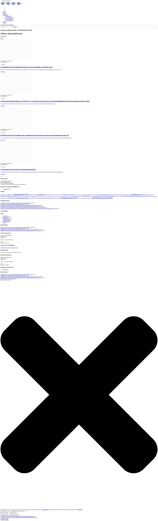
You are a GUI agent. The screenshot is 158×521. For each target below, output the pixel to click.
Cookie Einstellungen (5, 519)
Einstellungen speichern (27, 517)
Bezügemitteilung (58, 194)
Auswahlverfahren (9, 194)
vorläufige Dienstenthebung (82, 198)
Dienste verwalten (11, 516)
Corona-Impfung (77, 194)
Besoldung (41, 194)
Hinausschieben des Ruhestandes (66, 196)
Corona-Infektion (83, 194)
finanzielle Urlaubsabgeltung (42, 196)
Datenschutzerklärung (7, 217)
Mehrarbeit (117, 196)
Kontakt (2, 38)
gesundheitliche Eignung (51, 196)
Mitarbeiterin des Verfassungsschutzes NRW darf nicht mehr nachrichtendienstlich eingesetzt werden (20, 206)
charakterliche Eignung (67, 194)
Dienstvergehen (126, 194)
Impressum (5, 215)
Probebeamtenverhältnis (141, 196)
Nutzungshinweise (6, 221)
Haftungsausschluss (7, 220)
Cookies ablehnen (18, 517)
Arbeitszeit (2, 194)
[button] (79, 395)
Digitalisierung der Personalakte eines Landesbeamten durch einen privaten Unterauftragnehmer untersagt (34, 135)
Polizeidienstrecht (130, 196)
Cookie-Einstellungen (7, 219)
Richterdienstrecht (5, 198)
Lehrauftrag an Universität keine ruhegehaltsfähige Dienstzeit (12, 204)
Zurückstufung (89, 198)
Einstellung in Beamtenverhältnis (148, 194)
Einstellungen (3, 517)
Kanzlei (92, 196)
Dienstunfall (102, 194)
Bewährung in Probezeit (50, 194)
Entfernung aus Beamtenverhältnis (9, 196)
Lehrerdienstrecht (109, 196)
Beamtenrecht (5, 189)
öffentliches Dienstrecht (102, 198)
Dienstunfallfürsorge (111, 194)
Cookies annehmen (10, 517)
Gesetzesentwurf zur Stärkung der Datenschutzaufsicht (17, 169)
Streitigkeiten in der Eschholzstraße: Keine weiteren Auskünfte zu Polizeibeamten (26, 67)
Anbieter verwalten (19, 516)
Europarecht (34, 196)
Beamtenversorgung (33, 194)
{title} (1, 518)
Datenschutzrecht (90, 194)
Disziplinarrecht (136, 194)
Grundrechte (58, 196)
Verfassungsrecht (49, 198)
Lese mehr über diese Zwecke (29, 516)
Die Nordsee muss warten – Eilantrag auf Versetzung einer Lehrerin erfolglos (15, 203)
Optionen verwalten (4, 516)
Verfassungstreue (57, 198)
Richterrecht (12, 198)
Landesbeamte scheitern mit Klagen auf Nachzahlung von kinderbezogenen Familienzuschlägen (19, 205)
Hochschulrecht (87, 196)
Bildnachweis (5, 218)
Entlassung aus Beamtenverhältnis (24, 196)
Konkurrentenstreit (99, 196)
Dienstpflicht (95, 194)
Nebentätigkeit (122, 196)
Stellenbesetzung (22, 198)
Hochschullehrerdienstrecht (76, 196)
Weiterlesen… (3, 71)
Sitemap (4, 222)
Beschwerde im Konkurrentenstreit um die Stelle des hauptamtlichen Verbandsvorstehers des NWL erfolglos (21, 207)
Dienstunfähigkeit (119, 194)
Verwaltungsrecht (68, 198)
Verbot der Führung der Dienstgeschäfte (36, 198)
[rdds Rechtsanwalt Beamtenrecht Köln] (8, 62)
